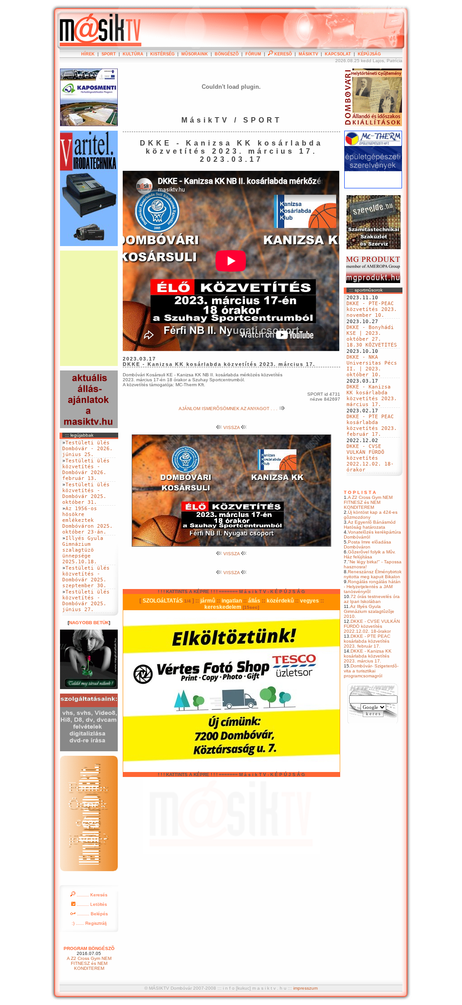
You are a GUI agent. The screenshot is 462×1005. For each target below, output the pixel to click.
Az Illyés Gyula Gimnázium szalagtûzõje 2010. (369, 611)
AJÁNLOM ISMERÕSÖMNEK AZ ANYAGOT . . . (229, 408)
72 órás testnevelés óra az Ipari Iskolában (372, 599)
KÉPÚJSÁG (369, 54)
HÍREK (88, 54)
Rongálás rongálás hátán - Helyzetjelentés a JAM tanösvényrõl (372, 586)
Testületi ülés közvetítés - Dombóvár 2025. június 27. (86, 600)
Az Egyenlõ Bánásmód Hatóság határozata (370, 525)
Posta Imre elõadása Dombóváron (367, 544)
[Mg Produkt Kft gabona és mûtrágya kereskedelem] (373, 281)
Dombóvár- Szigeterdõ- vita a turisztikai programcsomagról (371, 670)
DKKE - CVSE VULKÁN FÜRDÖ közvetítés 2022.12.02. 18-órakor (370, 458)
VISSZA (231, 427)
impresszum (305, 988)
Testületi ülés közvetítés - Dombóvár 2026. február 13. (86, 469)
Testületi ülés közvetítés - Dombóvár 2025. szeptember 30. (86, 577)
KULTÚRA (133, 54)
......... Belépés (92, 913)
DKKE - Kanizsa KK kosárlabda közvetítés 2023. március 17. (371, 395)
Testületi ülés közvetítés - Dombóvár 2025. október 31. (86, 493)
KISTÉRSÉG (162, 54)
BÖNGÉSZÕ (227, 54)
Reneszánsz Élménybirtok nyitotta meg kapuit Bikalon (373, 574)
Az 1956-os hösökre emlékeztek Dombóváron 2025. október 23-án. (87, 520)
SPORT (109, 54)
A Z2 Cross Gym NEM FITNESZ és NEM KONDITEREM (368, 502)
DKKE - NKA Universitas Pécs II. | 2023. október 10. (371, 366)
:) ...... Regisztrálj (89, 923)
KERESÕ (282, 54)
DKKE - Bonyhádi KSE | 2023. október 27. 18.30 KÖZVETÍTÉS (371, 336)
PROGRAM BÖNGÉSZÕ (89, 948)
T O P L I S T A (360, 492)
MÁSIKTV (308, 54)
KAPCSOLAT (338, 54)
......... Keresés (91, 894)
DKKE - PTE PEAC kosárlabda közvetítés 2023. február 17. (371, 425)
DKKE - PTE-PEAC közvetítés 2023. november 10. (371, 309)
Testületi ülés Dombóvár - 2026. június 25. (87, 448)
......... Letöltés (91, 904)
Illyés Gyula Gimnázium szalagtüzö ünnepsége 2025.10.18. (82, 550)
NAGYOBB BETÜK (89, 622)
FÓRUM (253, 54)
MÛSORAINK (194, 54)
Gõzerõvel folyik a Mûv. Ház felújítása (370, 554)
